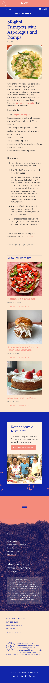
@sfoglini (29, 236)
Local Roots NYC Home (15, 619)
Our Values (11, 554)
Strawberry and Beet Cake (21, 398)
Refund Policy (13, 551)
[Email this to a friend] (32, 244)
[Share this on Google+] (27, 244)
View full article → (18, 306)
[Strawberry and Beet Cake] (24, 395)
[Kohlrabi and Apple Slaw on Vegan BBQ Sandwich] (24, 344)
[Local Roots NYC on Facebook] (18, 676)
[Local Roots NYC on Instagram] (30, 676)
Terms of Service (13, 632)
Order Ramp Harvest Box (17, 545)
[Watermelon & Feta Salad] (24, 296)
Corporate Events (14, 625)
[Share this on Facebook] (19, 244)
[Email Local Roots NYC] (34, 676)
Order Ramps (12, 541)
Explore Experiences (23, 447)
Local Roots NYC (24, 14)
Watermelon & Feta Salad (21, 299)
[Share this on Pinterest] (23, 244)
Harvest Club (12, 622)
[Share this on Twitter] (15, 244)
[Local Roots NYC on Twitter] (14, 676)
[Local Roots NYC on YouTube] (22, 676)
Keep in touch (13, 548)
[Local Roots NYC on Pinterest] (26, 676)
